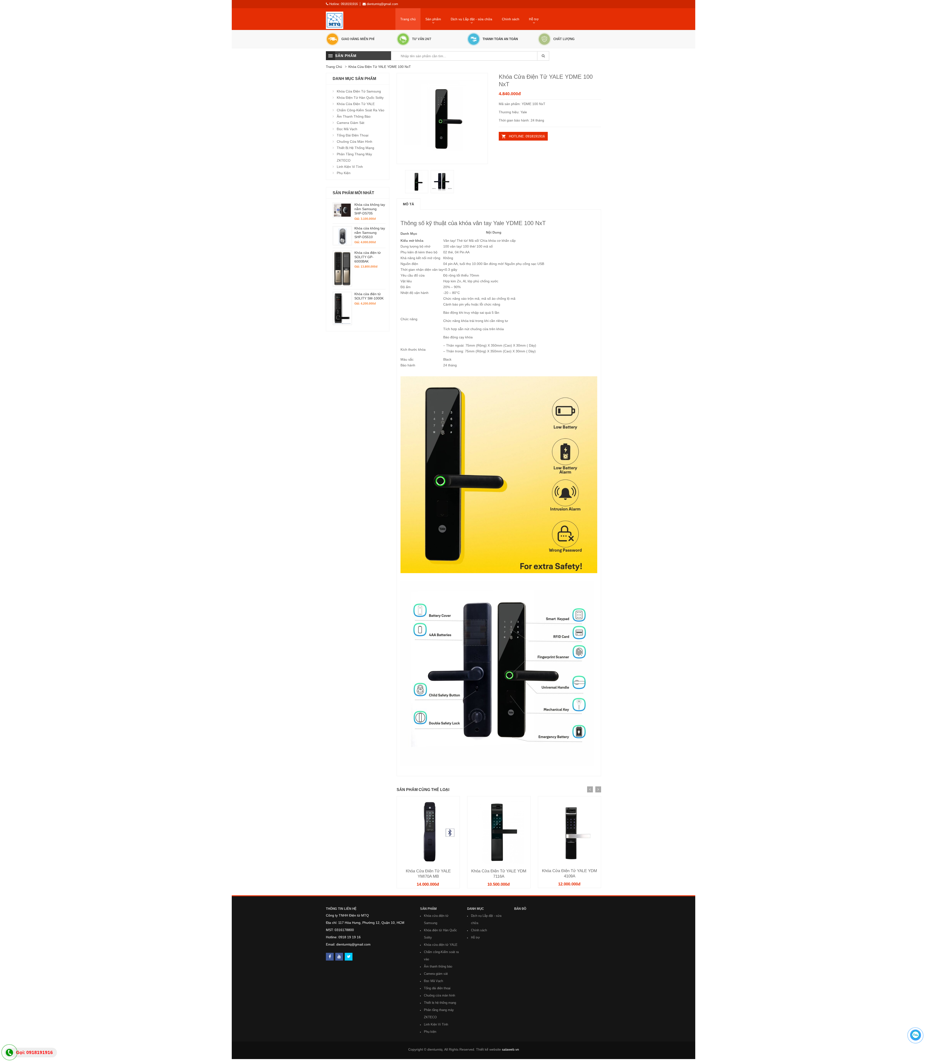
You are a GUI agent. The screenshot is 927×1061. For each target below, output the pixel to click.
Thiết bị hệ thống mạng (355, 148)
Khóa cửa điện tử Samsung (359, 91)
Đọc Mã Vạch (347, 129)
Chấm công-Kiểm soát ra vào (360, 110)
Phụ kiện (344, 173)
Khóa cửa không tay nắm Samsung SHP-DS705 (369, 209)
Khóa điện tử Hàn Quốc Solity (360, 98)
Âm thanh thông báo (354, 116)
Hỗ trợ (475, 937)
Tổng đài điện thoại (352, 135)
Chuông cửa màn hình (354, 141)
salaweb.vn (510, 1049)
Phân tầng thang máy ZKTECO (354, 157)
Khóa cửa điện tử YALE (356, 104)
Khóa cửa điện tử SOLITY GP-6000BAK (367, 257)
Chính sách (510, 19)
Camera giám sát (350, 123)
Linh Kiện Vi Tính (350, 167)
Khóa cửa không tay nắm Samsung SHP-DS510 (369, 232)
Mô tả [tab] (408, 204)
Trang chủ (408, 19)
